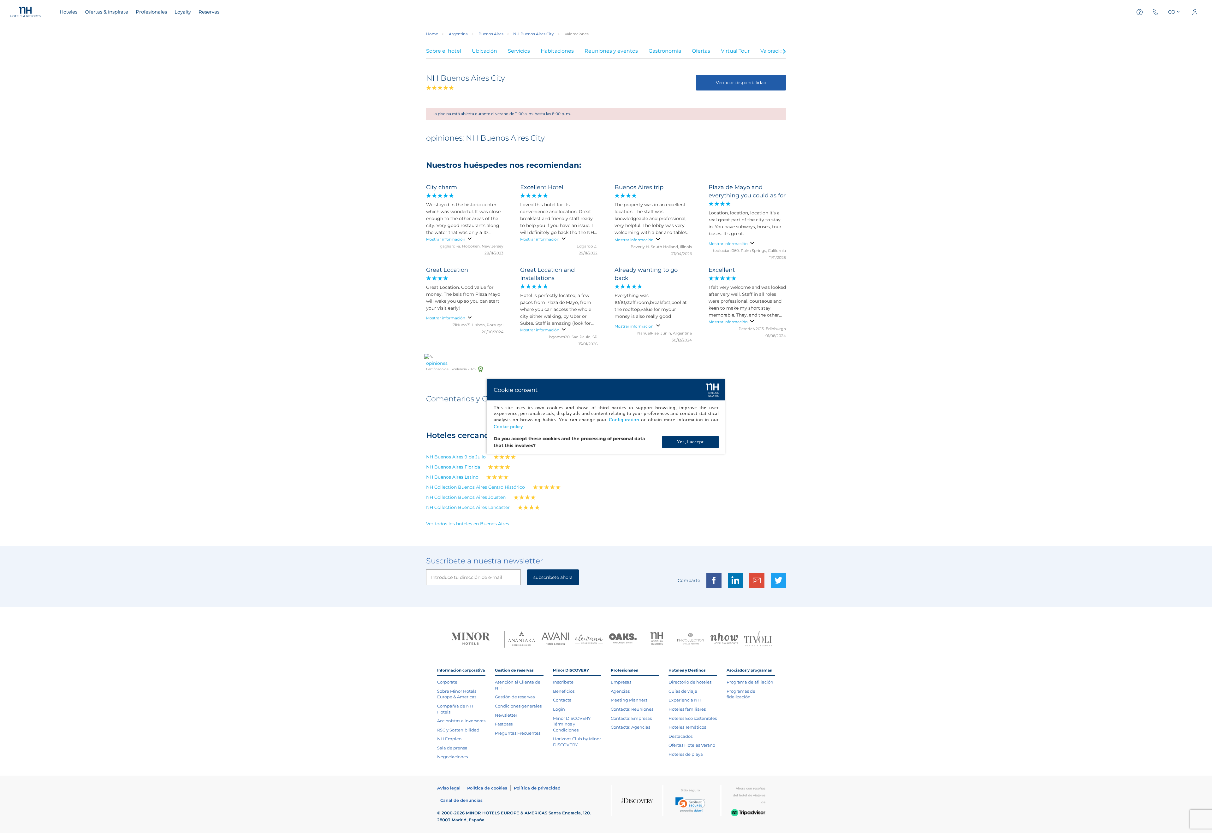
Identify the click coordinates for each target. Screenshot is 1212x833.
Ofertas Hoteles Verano (691, 745)
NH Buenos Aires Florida (453, 467)
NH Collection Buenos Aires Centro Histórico (475, 487)
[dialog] (606, 416)
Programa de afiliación (750, 681)
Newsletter (506, 715)
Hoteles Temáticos (687, 727)
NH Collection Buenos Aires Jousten (466, 497)
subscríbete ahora (553, 577)
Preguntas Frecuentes (517, 733)
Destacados (680, 736)
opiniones (437, 363)
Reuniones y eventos (611, 51)
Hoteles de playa (685, 754)
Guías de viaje (682, 691)
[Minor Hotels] (471, 639)
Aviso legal (448, 787)
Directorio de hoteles (689, 681)
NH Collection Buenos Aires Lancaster (468, 507)
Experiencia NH (684, 699)
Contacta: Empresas (631, 718)
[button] (690, 805)
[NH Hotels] (657, 639)
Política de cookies (487, 787)
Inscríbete (563, 681)
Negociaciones (452, 756)
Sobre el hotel (443, 51)
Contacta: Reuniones (632, 709)
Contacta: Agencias (630, 727)
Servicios (519, 51)
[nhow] (724, 639)
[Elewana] (589, 639)
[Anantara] (521, 639)
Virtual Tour (735, 51)
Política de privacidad (537, 787)
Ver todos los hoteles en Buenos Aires (467, 524)
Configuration (624, 420)
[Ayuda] (1140, 12)
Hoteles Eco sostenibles (692, 718)
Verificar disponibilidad (741, 82)
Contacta (562, 699)
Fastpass (504, 723)
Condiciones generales (518, 705)
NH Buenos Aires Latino (452, 477)
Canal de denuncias (461, 800)
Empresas (621, 681)
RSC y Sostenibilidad (458, 729)
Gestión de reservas (515, 696)
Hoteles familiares (687, 709)
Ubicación (484, 51)
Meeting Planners (629, 699)
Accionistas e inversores (461, 720)
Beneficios (563, 691)
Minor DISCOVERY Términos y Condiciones (572, 724)
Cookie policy (508, 427)
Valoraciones (776, 51)
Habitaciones (557, 51)
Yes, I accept (690, 442)
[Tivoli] (758, 639)
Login (559, 709)
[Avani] (555, 639)
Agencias (620, 691)
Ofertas (701, 51)
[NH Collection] (690, 639)
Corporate (447, 681)
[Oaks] (623, 639)
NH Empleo (449, 738)
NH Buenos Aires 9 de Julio (456, 457)
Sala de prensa (452, 747)
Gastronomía (665, 51)
